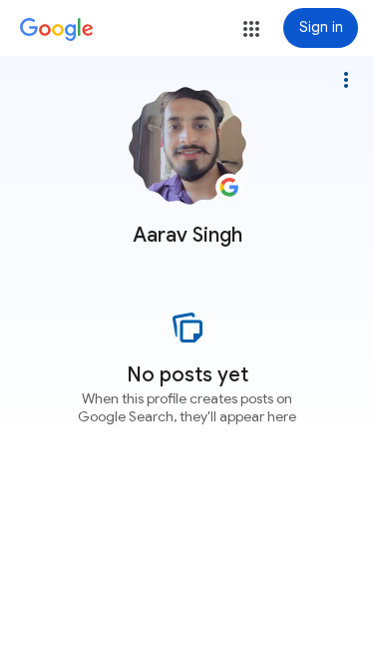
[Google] (57, 30)
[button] (251, 29)
